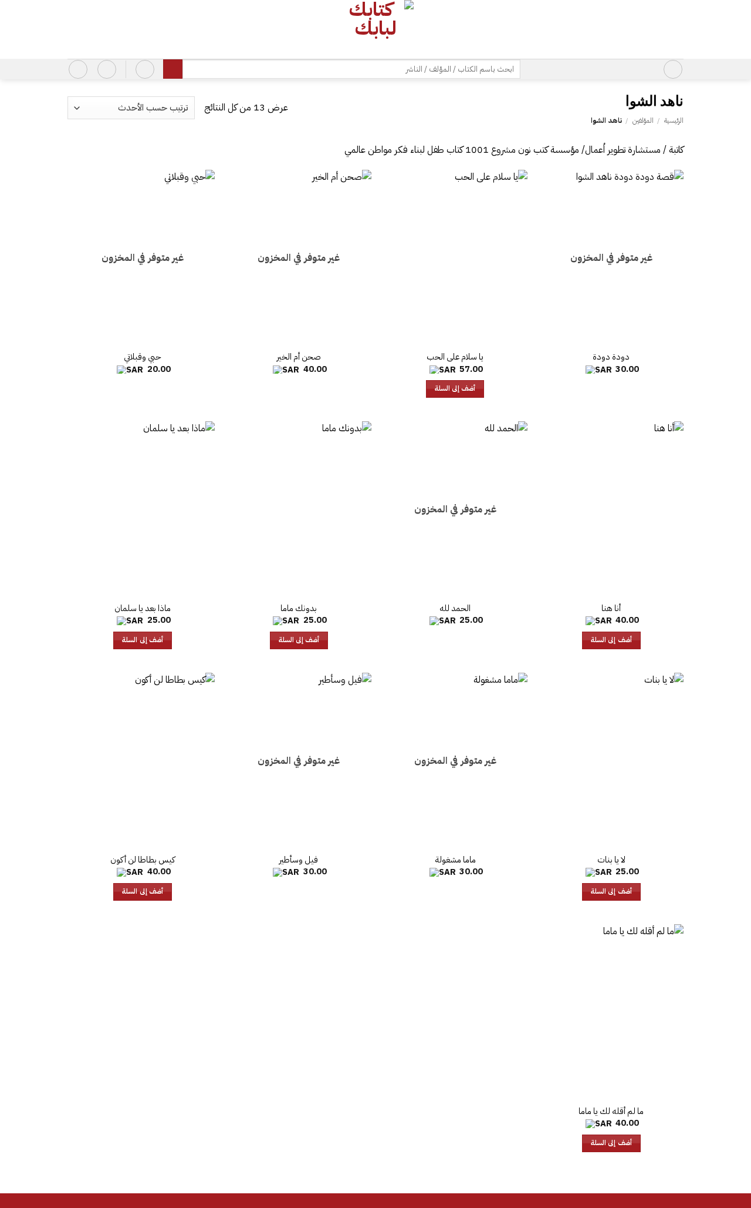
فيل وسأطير (298, 859)
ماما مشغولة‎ (455, 859)
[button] (673, 69)
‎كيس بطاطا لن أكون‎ (142, 859)
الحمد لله (455, 608)
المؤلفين (643, 120)
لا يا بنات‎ (611, 859)
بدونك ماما (298, 608)
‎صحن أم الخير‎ (299, 357)
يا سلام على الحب (455, 357)
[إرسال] (172, 69)
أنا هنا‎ (611, 608)
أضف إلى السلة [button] (455, 389)
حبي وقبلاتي (142, 357)
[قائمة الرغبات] (106, 69)
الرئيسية (674, 120)
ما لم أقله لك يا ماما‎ (611, 1111)
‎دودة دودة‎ (611, 357)
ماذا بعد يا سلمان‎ (142, 608)
